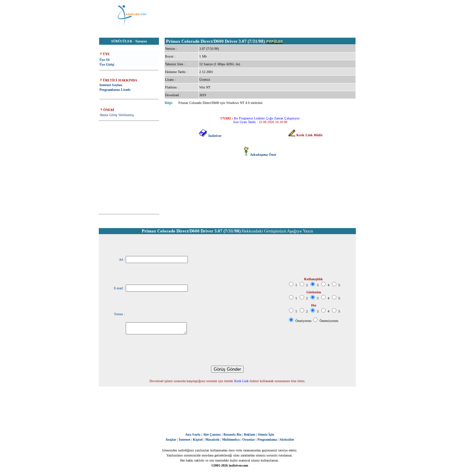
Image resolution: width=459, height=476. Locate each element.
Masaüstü (212, 439)
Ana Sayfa (192, 434)
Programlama (267, 439)
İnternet (184, 439)
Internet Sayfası (110, 85)
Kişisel (198, 439)
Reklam (249, 434)
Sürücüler (287, 439)
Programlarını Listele (114, 89)
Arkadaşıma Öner (263, 154)
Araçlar (170, 439)
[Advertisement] (263, 15)
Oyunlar (248, 439)
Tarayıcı (141, 41)
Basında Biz (232, 434)
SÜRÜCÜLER (121, 41)
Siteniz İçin (266, 434)
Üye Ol (104, 60)
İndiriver (214, 136)
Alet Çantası (212, 434)
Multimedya (231, 439)
